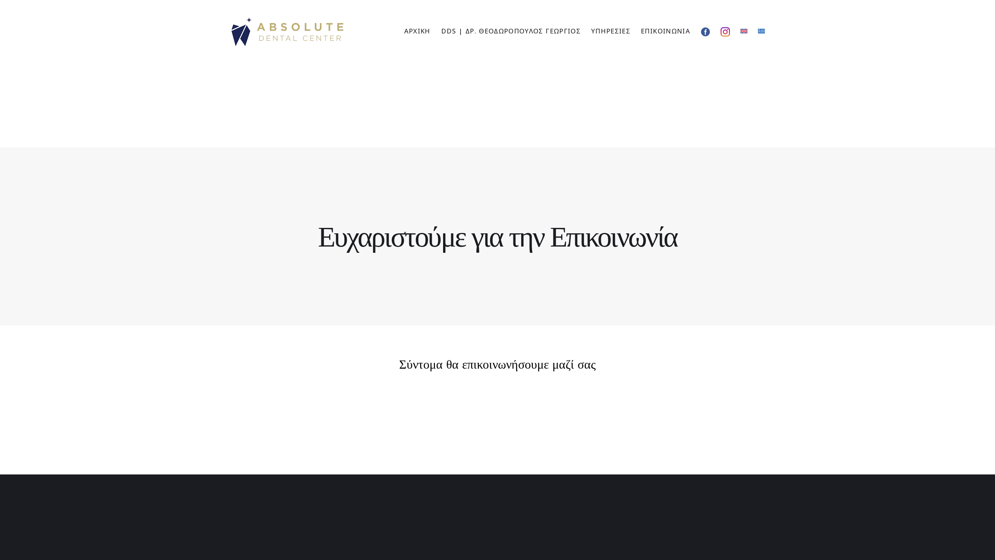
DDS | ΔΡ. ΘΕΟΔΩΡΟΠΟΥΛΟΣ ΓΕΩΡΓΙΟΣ (511, 30)
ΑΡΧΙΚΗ (417, 30)
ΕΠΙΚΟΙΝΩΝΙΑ (665, 30)
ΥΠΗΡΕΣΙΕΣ (610, 30)
